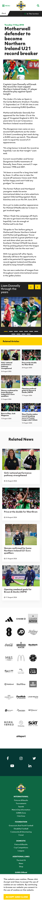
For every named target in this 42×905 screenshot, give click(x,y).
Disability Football (21, 828)
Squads (21, 806)
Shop (21, 866)
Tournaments (21, 803)
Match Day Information (21, 810)
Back (4, 13)
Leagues (21, 851)
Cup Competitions (21, 847)
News (21, 863)
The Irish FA (21, 860)
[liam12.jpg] (21, 312)
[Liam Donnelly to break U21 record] (21, 70)
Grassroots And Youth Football (21, 825)
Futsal (21, 835)
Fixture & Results (21, 844)
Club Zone (21, 816)
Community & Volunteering (21, 832)
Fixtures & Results (21, 800)
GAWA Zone (21, 813)
